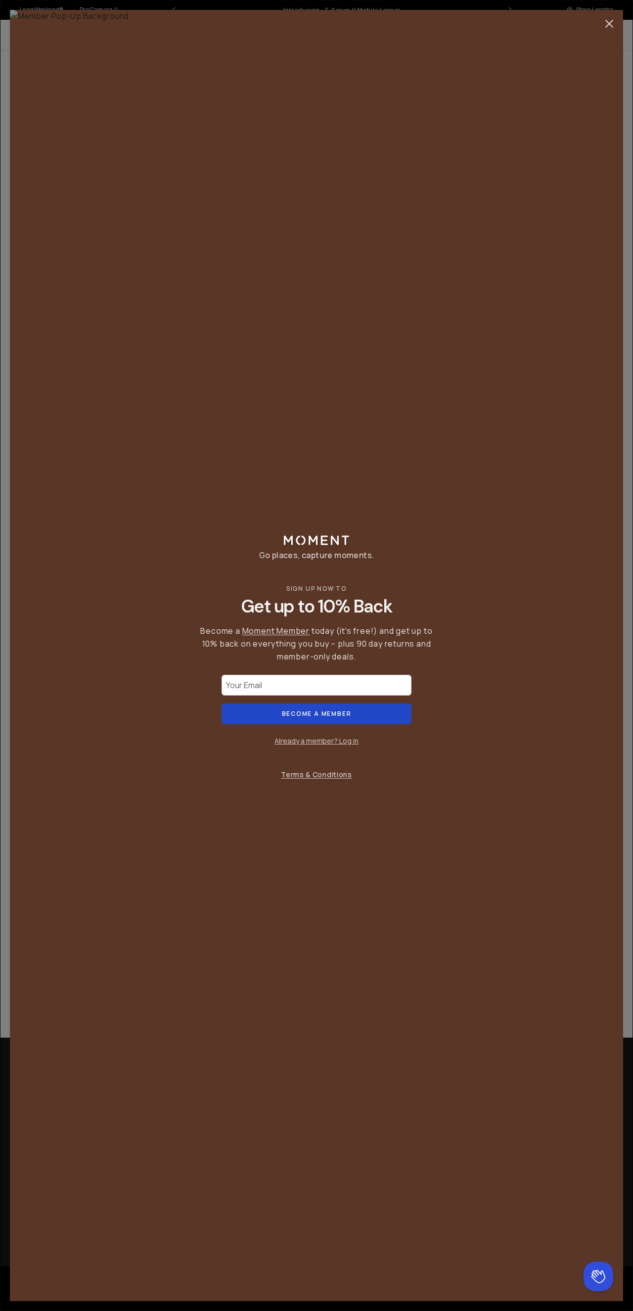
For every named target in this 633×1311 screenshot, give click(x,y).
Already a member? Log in (316, 740)
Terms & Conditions (316, 774)
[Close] (609, 24)
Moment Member (276, 630)
